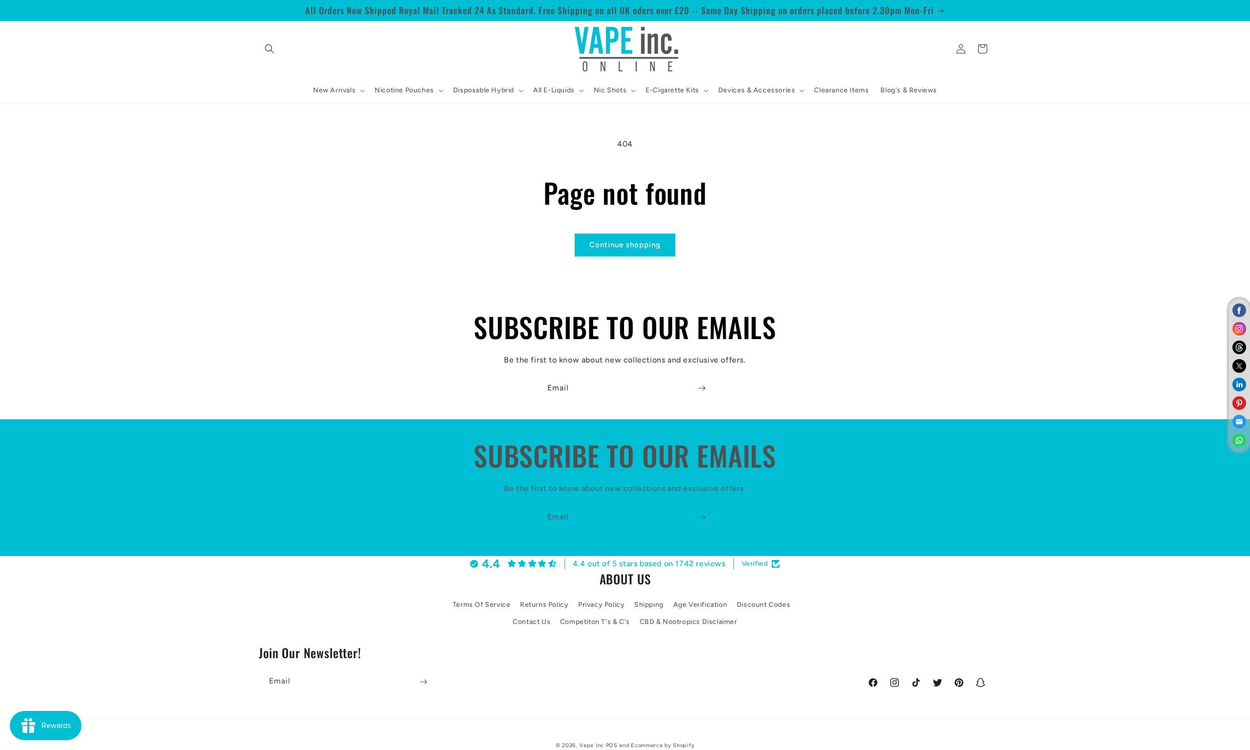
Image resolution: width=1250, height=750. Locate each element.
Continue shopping (625, 244)
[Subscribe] (701, 388)
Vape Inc (591, 745)
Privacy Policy (601, 605)
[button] (269, 49)
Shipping (649, 605)
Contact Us (531, 622)
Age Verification (700, 605)
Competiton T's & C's (595, 622)
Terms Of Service (482, 605)
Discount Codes (763, 605)
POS (612, 745)
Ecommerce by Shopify (662, 745)
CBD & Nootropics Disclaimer (688, 622)
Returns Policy (544, 605)
